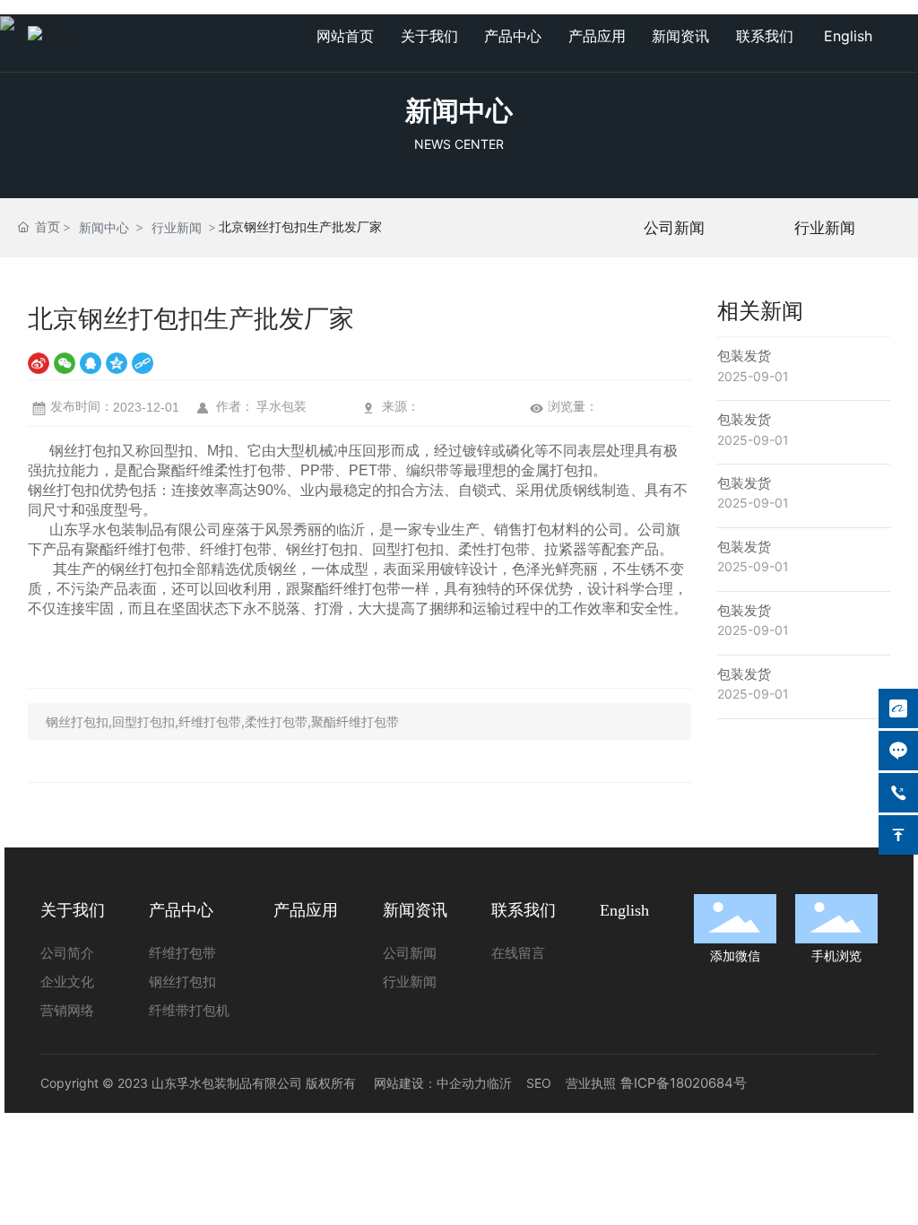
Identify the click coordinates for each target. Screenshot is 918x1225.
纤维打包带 (236, 549)
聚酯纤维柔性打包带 (221, 470)
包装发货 (744, 355)
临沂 (499, 1082)
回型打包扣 (408, 549)
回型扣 (171, 450)
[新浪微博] (38, 363)
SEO (538, 1082)
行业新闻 (177, 227)
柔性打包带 (494, 549)
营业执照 (591, 1082)
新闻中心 (459, 110)
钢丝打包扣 (85, 450)
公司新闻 (674, 228)
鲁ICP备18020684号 (683, 1082)
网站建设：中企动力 (430, 1082)
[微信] (64, 363)
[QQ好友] (90, 363)
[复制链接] (142, 363)
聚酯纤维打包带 (135, 549)
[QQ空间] (116, 363)
